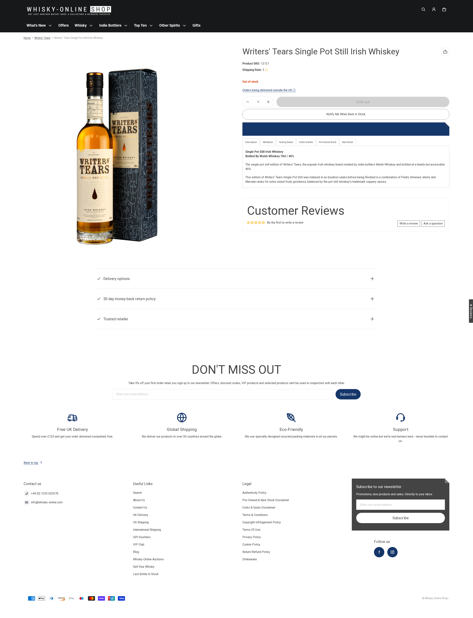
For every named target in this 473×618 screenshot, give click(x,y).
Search (137, 492)
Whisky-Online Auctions (148, 559)
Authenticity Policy (254, 492)
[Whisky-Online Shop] (69, 9)
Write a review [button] (408, 223)
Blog (136, 552)
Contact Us (140, 507)
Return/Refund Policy (256, 552)
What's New (36, 25)
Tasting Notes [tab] (286, 142)
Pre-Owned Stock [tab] (327, 142)
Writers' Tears (42, 37)
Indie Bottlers (110, 25)
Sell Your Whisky (143, 566)
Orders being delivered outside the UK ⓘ (269, 90)
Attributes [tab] (268, 142)
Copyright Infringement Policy (261, 522)
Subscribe (348, 394)
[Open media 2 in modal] (115, 156)
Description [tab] (251, 142)
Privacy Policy (251, 537)
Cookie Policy (251, 544)
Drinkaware (249, 559)
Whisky (81, 25)
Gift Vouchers (142, 537)
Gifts (196, 25)
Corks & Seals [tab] (306, 142)
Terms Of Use (251, 529)
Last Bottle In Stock (146, 574)
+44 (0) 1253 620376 (44, 493)
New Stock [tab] (347, 142)
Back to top (31, 463)
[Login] (434, 9)
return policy (284, 303)
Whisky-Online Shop (436, 598)
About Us (139, 500)
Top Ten (140, 25)
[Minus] (247, 102)
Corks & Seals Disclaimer (258, 507)
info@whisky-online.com (47, 502)
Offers (63, 25)
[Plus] (268, 102)
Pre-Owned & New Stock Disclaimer (265, 500)
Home (27, 37)
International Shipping (147, 529)
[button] (423, 9)
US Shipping (141, 522)
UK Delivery (140, 515)
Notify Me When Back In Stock (345, 114)
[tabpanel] (345, 167)
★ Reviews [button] (471, 311)
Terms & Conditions (255, 515)
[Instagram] (392, 552)
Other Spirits (169, 25)
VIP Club (138, 544)
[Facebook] (379, 552)
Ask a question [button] (433, 223)
